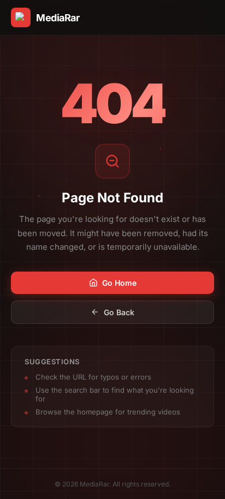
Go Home (119, 282)
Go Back (119, 312)
